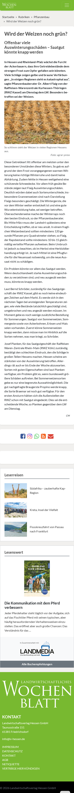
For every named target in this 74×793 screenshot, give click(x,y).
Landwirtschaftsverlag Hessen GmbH (33, 788)
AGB (5, 759)
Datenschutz (12, 751)
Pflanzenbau (41, 17)
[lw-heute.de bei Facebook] (22, 437)
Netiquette (10, 764)
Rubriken (24, 17)
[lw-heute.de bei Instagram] (29, 437)
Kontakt (9, 755)
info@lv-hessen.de (13, 739)
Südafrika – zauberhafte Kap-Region (48, 490)
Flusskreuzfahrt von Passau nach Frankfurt (47, 529)
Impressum (10, 746)
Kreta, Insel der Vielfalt (44, 509)
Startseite (8, 17)
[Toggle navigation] (67, 5)
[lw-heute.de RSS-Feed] (43, 437)
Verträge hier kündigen (21, 768)
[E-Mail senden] (51, 437)
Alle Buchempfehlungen (37, 664)
